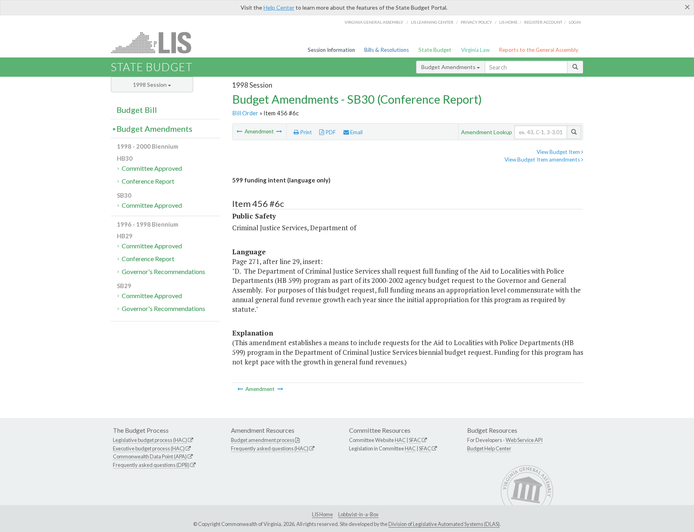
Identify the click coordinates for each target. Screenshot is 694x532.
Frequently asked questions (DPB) (151, 465)
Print (305, 132)
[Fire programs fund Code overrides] (279, 131)
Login (575, 22)
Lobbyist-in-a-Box (358, 514)
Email (356, 132)
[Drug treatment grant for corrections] (240, 131)
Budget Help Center (489, 448)
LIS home (508, 22)
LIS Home (322, 514)
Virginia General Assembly (374, 22)
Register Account (543, 22)
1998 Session (150, 84)
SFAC (415, 440)
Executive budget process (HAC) (149, 448)
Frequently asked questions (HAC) (269, 448)
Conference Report (148, 181)
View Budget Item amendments (542, 159)
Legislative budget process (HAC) (150, 440)
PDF (330, 132)
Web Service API (524, 440)
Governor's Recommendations (163, 271)
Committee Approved (152, 168)
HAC (400, 440)
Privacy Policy (476, 22)
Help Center (278, 7)
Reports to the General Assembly (538, 50)
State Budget (434, 50)
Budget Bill (136, 110)
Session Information (331, 50)
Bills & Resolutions (386, 50)
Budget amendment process (262, 440)
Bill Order (245, 113)
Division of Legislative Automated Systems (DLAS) (444, 524)
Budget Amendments (449, 66)
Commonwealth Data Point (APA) (150, 456)
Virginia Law (475, 50)
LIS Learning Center (432, 22)
